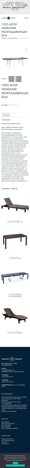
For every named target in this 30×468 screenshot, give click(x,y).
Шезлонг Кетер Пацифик (15, 332)
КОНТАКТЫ (5, 444)
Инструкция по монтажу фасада (14, 405)
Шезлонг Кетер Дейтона (15, 221)
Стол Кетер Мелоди (15, 258)
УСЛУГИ (4, 442)
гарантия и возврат (9, 411)
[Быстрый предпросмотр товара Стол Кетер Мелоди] (28, 230)
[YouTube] (16, 11)
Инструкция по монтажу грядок (14, 397)
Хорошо (15, 463)
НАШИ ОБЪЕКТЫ (7, 439)
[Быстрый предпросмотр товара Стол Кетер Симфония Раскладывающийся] (28, 267)
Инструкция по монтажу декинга (11, 399)
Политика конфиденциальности (15, 465)
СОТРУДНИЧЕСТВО (8, 440)
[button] (26, 49)
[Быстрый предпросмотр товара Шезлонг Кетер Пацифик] (28, 305)
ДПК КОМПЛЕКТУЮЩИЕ (10, 428)
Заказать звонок (15, 9)
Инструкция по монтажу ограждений (11, 402)
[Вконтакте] (14, 11)
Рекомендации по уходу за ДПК (14, 407)
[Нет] (28, 461)
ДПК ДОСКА (5, 422)
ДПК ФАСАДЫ (6, 425)
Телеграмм (18, 5)
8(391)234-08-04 (18, 7)
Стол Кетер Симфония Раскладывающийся (15, 295)
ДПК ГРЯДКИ (6, 427)
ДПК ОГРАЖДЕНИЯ (8, 423)
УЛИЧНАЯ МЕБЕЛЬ (13, 38)
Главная (4, 38)
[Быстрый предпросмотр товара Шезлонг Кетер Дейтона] (28, 194)
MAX (12, 5)
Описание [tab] (5, 115)
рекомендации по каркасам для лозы (14, 409)
